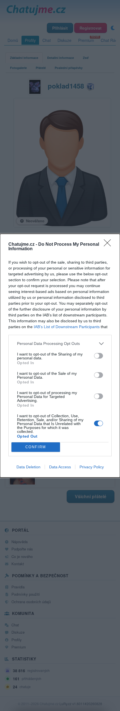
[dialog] (60, 356)
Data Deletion (28, 467)
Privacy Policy (92, 467)
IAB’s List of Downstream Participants (67, 327)
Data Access (60, 467)
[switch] (98, 356)
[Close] (109, 244)
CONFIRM (35, 447)
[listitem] (60, 344)
